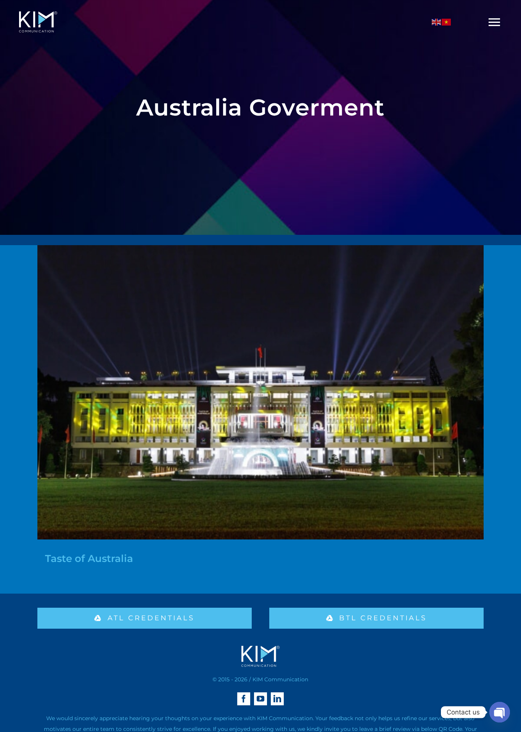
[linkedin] (277, 698)
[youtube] (260, 698)
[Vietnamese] (447, 22)
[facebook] (243, 698)
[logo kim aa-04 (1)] (38, 14)
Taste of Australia (89, 558)
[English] (437, 22)
